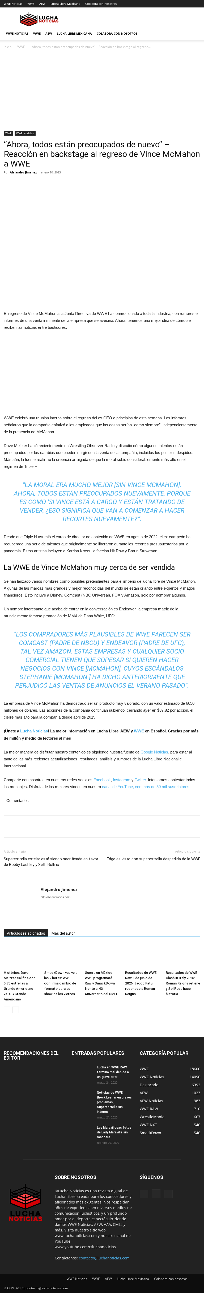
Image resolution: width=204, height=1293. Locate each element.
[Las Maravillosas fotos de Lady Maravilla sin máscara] (82, 1132)
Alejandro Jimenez (23, 172)
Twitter (140, 779)
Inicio (7, 46)
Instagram (121, 779)
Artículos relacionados (26, 933)
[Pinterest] (33, 184)
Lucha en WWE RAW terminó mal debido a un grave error (113, 1072)
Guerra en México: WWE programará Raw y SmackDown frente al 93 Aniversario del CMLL (101, 983)
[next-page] (15, 1010)
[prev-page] (7, 1010)
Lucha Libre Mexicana (65, 4)
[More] (58, 184)
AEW (42, 4)
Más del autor (63, 933)
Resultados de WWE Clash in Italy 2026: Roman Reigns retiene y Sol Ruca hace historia (183, 983)
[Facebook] (9, 184)
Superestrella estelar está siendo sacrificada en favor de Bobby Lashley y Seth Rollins (51, 862)
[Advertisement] (102, 91)
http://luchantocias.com (55, 897)
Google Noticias (154, 752)
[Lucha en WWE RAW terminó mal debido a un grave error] (82, 1072)
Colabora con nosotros (101, 4)
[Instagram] (156, 1193)
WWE (30, 4)
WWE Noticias (13, 4)
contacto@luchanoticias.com (104, 1257)
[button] (194, 33)
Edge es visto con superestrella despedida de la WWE (153, 859)
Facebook (102, 779)
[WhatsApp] (45, 184)
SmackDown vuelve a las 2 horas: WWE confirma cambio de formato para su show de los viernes (60, 983)
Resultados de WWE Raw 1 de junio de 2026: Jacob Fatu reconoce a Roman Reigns (140, 983)
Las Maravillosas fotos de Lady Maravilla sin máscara (114, 1132)
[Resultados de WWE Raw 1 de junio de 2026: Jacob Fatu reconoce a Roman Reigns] (142, 956)
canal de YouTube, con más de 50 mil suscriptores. (145, 786)
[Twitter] (21, 184)
